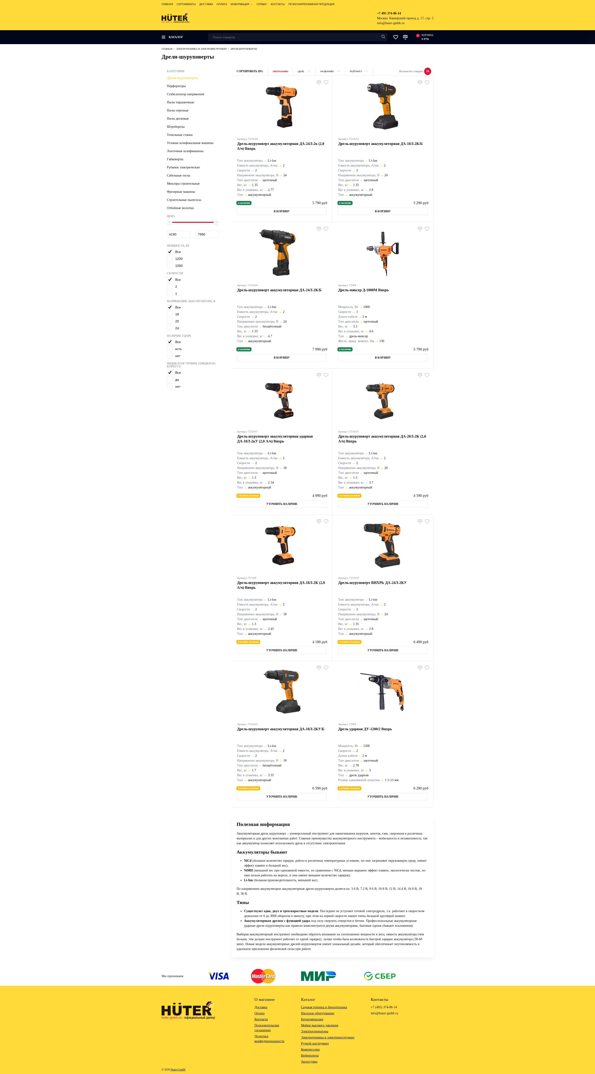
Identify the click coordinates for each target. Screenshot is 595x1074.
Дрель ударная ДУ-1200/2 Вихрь (365, 729)
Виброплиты (310, 1055)
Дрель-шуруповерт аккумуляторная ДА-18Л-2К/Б (380, 144)
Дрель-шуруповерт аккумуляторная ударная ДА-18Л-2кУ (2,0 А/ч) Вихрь (275, 438)
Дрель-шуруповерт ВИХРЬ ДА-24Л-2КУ (372, 583)
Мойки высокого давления (319, 1025)
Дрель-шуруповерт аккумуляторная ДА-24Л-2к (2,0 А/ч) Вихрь (280, 146)
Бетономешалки (312, 1019)
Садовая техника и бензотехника (324, 1007)
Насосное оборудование (317, 1013)
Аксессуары (309, 1061)
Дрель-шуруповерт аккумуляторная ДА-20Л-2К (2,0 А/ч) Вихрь (382, 438)
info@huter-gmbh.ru (390, 23)
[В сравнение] (319, 82)
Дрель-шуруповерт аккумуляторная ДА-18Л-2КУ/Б (280, 729)
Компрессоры (310, 1049)
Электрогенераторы (314, 1031)
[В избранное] (326, 82)
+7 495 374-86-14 (389, 13)
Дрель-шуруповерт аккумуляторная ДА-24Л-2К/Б (279, 290)
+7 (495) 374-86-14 (384, 1007)
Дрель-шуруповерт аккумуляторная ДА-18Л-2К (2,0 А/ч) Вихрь (281, 585)
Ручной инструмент (315, 1043)
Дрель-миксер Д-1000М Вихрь (363, 290)
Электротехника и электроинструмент (327, 1037)
